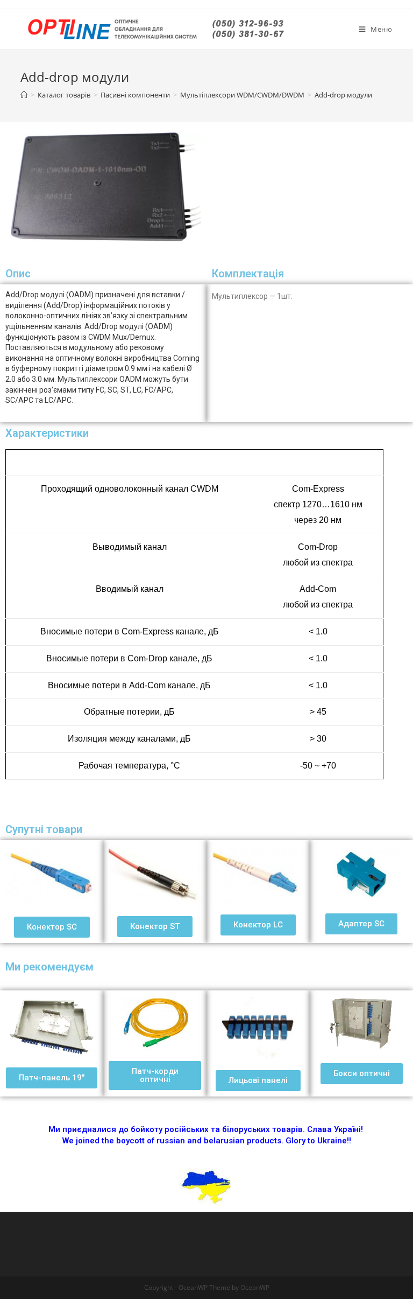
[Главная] (23, 95)
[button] (52, 927)
